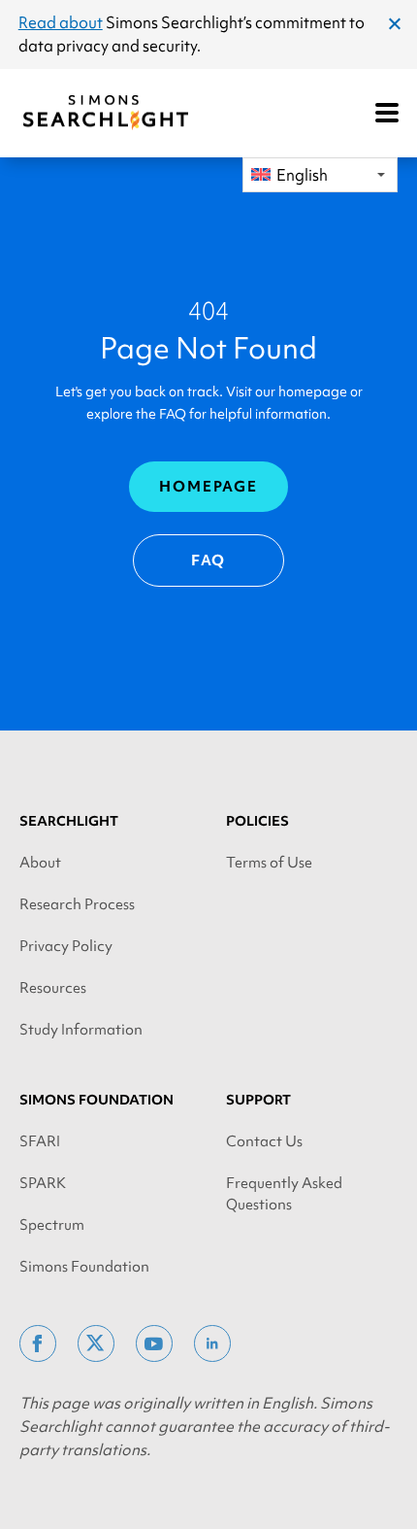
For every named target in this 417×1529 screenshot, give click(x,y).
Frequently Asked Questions (284, 1193)
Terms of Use (269, 862)
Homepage (208, 486)
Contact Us (264, 1141)
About (40, 862)
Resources (52, 988)
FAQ (209, 560)
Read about (60, 22)
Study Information (81, 1029)
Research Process (77, 904)
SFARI (39, 1141)
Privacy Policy (65, 946)
